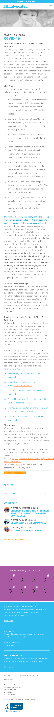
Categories (9, 494)
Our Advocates (11, 473)
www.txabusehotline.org (12, 642)
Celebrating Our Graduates (28, 522)
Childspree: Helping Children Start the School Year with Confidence (30, 513)
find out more (8, 621)
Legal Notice (37, 675)
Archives (8, 485)
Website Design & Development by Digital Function (20, 699)
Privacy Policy (8, 680)
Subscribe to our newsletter (27, 2)
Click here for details (23, 385)
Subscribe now (9, 667)
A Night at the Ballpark (26, 530)
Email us (18, 464)
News (23, 473)
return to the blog (14, 539)
